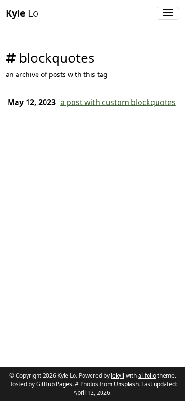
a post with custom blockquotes (118, 102)
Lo (22, 13)
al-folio (147, 376)
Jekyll (117, 376)
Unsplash (126, 384)
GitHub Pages (54, 384)
